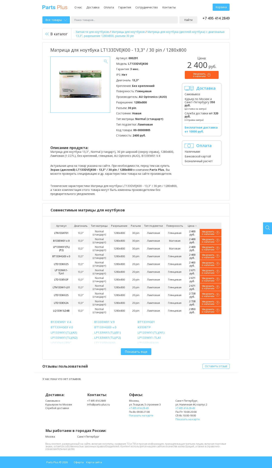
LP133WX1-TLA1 (61, 271)
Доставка (92, 7)
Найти (188, 20)
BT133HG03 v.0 (61, 256)
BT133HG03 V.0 (62, 327)
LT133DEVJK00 (104, 343)
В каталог (59, 33)
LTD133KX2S (61, 264)
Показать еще (136, 351)
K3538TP (144, 327)
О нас (78, 7)
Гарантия (124, 7)
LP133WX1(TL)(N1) (151, 332)
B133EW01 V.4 (61, 322)
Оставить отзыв (216, 366)
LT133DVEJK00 (148, 343)
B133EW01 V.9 (104, 322)
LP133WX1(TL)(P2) (61, 248)
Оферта (79, 462)
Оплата (109, 7)
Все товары (53, 20)
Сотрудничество (146, 7)
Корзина (221, 7)
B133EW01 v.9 (61, 240)
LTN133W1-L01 (61, 287)
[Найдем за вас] (267, 228)
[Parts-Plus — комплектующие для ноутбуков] (54, 7)
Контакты (169, 7)
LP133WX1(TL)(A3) (64, 332)
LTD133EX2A (61, 303)
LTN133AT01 (61, 233)
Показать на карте (141, 415)
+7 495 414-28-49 (139, 408)
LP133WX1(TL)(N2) (64, 337)
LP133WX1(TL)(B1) (107, 332)
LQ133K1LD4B (61, 310)
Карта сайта (94, 462)
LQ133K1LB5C (61, 343)
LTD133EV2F (61, 279)
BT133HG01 (146, 322)
